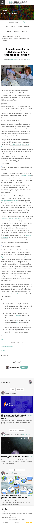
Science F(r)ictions (26, 434)
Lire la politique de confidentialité (9, 517)
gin (22, 342)
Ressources (17, 31)
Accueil (6, 26)
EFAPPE (17, 315)
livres (12, 389)
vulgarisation (20, 389)
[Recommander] (19, 362)
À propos (24, 31)
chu (18, 342)
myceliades (21, 430)
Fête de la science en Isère (25, 473)
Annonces (26, 26)
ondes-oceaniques (20, 469)
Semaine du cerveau (17, 294)
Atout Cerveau (9, 13)
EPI (17, 322)
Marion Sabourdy (13, 59)
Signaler (5, 355)
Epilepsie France (26, 175)
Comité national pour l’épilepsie (11, 218)
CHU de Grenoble (15, 144)
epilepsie (13, 342)
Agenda (20, 26)
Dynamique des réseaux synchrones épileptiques (16, 257)
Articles (13, 26)
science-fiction (13, 430)
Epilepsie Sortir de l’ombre (9, 200)
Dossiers (9, 31)
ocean (11, 469)
